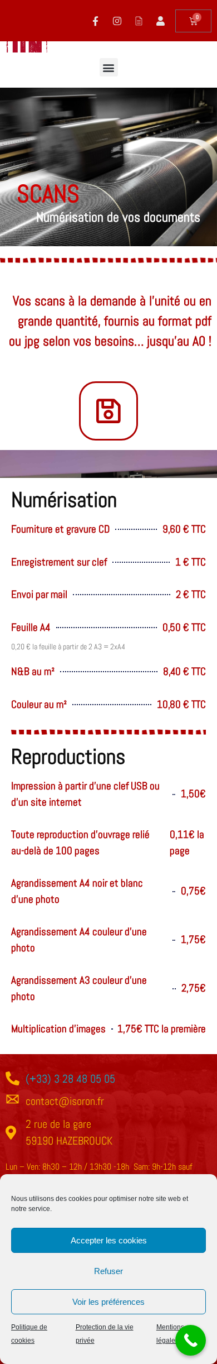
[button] (109, 67)
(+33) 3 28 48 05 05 (70, 1078)
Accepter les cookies (109, 1240)
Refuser (108, 1271)
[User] (160, 20)
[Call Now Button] (190, 1340)
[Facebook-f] (95, 20)
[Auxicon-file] (138, 20)
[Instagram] (116, 20)
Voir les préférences (108, 1301)
